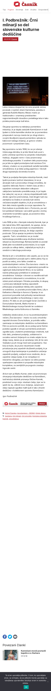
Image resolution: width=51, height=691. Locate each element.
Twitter (10, 637)
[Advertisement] (25, 526)
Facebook (5, 637)
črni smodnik (27, 416)
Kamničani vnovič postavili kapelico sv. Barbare (33, 652)
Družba (33, 10)
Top (4, 10)
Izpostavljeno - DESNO (26, 413)
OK (26, 687)
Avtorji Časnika (10, 413)
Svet (27, 10)
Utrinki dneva (40, 413)
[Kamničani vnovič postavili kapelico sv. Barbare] (10, 659)
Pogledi (11, 10)
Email (15, 637)
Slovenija (19, 10)
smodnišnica (14, 419)
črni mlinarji (17, 416)
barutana (8, 416)
